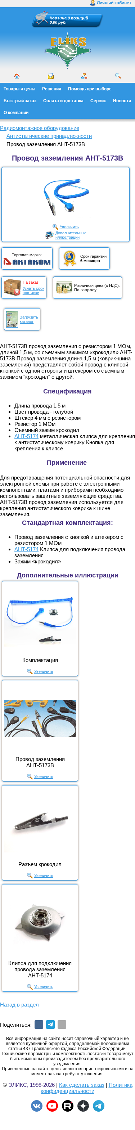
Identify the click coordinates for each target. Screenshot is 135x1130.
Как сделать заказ (81, 1085)
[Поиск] (118, 76)
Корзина (58, 18)
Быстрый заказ (20, 100)
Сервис (98, 100)
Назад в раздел (19, 1004)
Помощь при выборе (90, 88)
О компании (16, 112)
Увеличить (69, 227)
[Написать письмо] (51, 76)
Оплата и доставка (63, 100)
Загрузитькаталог (29, 319)
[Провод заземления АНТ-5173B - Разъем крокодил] (40, 823)
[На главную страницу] (67, 50)
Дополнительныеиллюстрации (70, 235)
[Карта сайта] (84, 76)
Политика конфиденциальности (86, 1088)
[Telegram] (50, 1024)
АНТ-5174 (26, 436)
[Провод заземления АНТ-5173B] (40, 718)
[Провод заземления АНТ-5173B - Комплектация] (40, 619)
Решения (51, 88)
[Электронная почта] (62, 1024)
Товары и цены (19, 88)
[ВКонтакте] (39, 1024)
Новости (122, 100)
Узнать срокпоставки (33, 290)
